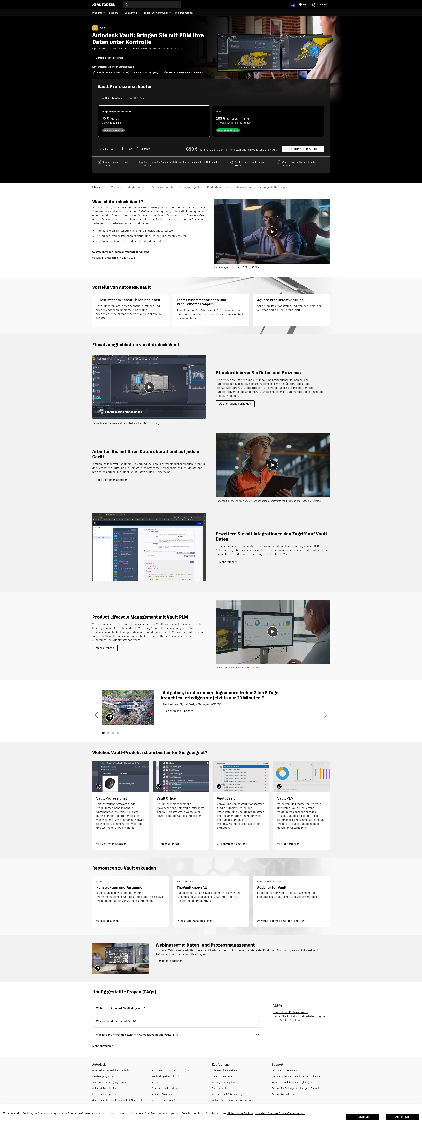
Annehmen (402, 1117)
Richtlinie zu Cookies (240, 1113)
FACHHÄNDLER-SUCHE (303, 149)
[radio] (154, 121)
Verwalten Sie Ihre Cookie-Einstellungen (280, 1113)
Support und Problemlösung (290, 1012)
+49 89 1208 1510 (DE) (145, 72)
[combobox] (152, 4)
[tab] (112, 98)
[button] (177, 1008)
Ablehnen (363, 1117)
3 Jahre (145, 149)
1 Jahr (129, 149)
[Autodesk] (103, 4)
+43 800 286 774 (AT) (117, 72)
